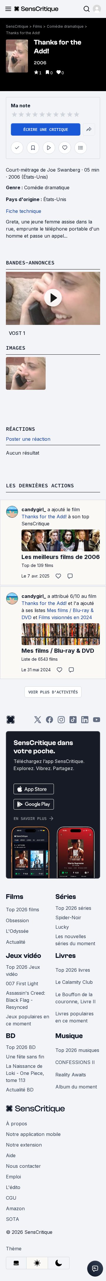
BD (10, 1036)
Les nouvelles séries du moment (75, 939)
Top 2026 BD (21, 1047)
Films (37, 26)
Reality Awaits (70, 1075)
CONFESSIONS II (75, 1062)
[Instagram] (61, 721)
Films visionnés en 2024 (65, 617)
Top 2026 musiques (77, 1050)
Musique (69, 1036)
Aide (11, 1155)
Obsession (17, 920)
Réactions (20, 428)
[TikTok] (73, 721)
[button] (96, 8)
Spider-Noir (68, 917)
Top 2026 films (22, 909)
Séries (65, 897)
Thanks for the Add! (23, 33)
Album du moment (76, 1087)
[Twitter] (37, 721)
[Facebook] (49, 721)
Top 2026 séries (73, 908)
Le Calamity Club (74, 982)
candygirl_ (33, 509)
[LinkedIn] (84, 721)
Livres (65, 956)
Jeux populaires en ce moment (27, 1020)
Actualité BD (20, 1090)
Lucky (62, 927)
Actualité (15, 942)
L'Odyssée (17, 931)
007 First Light (22, 983)
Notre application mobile (33, 1134)
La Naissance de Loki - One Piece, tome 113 (25, 1073)
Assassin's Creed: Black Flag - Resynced (25, 1000)
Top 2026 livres (72, 970)
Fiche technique (23, 211)
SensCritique (17, 26)
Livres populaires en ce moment (74, 1017)
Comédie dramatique (65, 26)
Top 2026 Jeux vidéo (23, 970)
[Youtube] (96, 721)
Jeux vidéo (23, 956)
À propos (16, 1124)
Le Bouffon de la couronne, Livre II (75, 997)
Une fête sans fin (25, 1057)
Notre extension (24, 1145)
